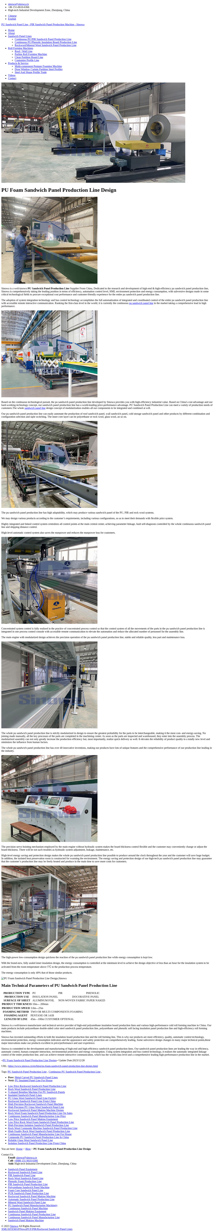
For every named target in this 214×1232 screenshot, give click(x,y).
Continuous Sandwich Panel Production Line (32, 1214)
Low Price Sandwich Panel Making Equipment (33, 1119)
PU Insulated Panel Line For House (33, 1080)
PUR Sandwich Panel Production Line (28, 1193)
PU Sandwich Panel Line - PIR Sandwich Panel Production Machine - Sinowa (42, 24)
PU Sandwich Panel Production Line (27, 1071)
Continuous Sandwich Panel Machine (28, 1208)
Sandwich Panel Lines (20, 36)
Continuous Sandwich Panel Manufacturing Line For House (40, 1134)
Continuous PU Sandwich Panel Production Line (74, 1071)
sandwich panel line (35, 408)
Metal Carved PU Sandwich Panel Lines (36, 1077)
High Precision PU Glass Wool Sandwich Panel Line (36, 1107)
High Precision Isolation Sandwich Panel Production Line (38, 1125)
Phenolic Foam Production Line (25, 1181)
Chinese (12, 15)
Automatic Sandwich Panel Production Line (31, 1199)
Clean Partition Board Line (29, 57)
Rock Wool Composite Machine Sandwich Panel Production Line (42, 1128)
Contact (12, 78)
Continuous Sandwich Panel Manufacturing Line (34, 1217)
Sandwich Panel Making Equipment (27, 1211)
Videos (11, 75)
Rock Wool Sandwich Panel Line (25, 1178)
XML (4, 1229)
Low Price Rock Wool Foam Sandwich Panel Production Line (41, 1122)
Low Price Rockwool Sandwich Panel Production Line (37, 1086)
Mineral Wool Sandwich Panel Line (27, 1202)
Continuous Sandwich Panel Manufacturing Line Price (37, 1116)
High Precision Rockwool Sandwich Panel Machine (35, 1104)
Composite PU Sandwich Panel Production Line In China (38, 1137)
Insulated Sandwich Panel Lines (25, 1095)
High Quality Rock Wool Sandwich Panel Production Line (39, 1131)
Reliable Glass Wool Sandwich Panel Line (30, 1140)
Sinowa (14, 1226)
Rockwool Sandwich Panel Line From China (32, 1101)
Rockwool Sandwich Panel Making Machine (32, 1196)
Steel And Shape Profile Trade (31, 72)
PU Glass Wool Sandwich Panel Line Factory (32, 1098)
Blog (28, 1148)
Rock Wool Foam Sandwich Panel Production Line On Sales (40, 1113)
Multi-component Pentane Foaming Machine (38, 66)
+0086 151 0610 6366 (26, 1160)
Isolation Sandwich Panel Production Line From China (37, 1143)
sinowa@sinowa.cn (18, 4)
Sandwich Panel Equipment (22, 1169)
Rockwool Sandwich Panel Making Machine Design (36, 1110)
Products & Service (18, 63)
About (11, 33)
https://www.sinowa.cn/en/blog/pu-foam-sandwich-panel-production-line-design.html (53, 1066)
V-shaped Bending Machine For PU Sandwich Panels (36, 1092)
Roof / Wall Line (23, 51)
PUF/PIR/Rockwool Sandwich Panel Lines (49, 1229)
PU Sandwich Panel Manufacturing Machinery (33, 1205)
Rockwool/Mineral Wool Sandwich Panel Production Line (45, 45)
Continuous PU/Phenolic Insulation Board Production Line (46, 42)
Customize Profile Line (27, 60)
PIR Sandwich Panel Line (21, 1175)
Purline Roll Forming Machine (31, 54)
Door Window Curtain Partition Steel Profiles (39, 69)
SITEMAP (13, 1229)
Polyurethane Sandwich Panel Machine (28, 1187)
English (12, 18)
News (23, 1229)
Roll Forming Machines (20, 48)
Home (11, 30)
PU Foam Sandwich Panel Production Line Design (30, 1060)
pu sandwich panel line (141, 303)
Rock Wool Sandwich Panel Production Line (32, 1089)
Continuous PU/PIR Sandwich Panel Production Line (43, 39)
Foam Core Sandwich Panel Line (25, 1190)
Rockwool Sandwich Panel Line (25, 1172)
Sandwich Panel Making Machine (26, 1220)
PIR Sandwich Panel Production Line (28, 1184)
